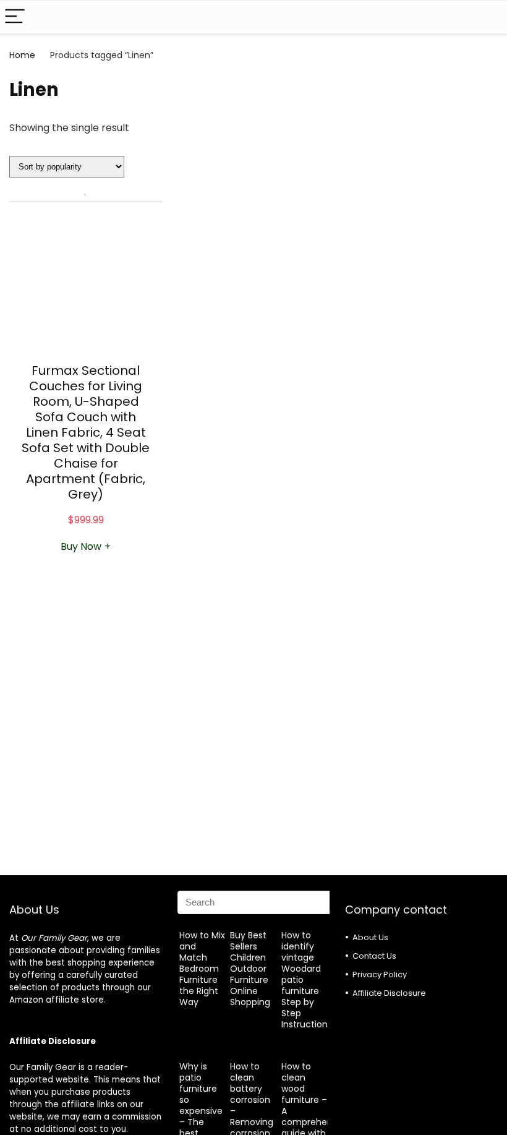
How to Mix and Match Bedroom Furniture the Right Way (202, 968)
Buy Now (86, 546)
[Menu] (15, 17)
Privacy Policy (379, 974)
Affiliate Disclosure (389, 993)
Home (22, 55)
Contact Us (374, 956)
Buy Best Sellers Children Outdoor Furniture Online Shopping (250, 968)
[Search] (488, 17)
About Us (370, 937)
